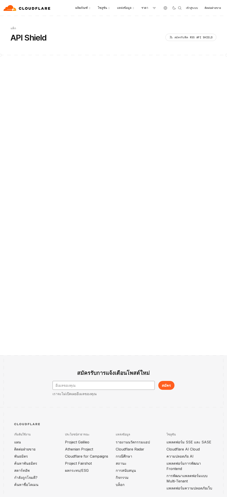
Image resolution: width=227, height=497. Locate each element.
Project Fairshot (78, 463)
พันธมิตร (21, 456)
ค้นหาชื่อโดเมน (26, 484)
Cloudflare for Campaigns (86, 456)
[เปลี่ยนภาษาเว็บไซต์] (165, 8)
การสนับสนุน (126, 470)
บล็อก (120, 484)
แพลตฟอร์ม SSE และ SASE (188, 442)
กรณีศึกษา (124, 456)
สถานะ (121, 463)
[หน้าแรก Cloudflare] (27, 8)
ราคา (144, 8)
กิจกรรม (122, 477)
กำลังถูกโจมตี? (25, 477)
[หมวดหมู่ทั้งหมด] (154, 8)
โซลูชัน (102, 8)
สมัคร (166, 385)
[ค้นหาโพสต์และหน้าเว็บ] (180, 8)
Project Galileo (77, 442)
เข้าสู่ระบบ (192, 8)
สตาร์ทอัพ (22, 470)
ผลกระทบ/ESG (77, 470)
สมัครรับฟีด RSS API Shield (193, 37)
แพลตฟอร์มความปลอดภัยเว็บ (189, 488)
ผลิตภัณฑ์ (81, 8)
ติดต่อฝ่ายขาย (213, 8)
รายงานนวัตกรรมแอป (133, 442)
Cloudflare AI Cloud (183, 449)
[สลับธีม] (174, 8)
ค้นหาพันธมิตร (25, 463)
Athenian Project (79, 449)
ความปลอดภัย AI (180, 456)
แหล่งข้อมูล (124, 8)
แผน (17, 442)
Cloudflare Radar (130, 449)
